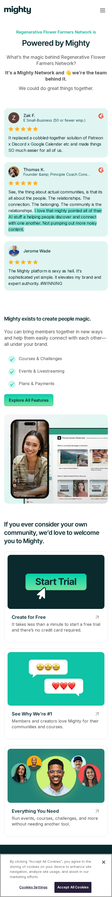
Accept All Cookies (73, 887)
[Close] (103, 862)
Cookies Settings (33, 887)
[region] (56, 875)
